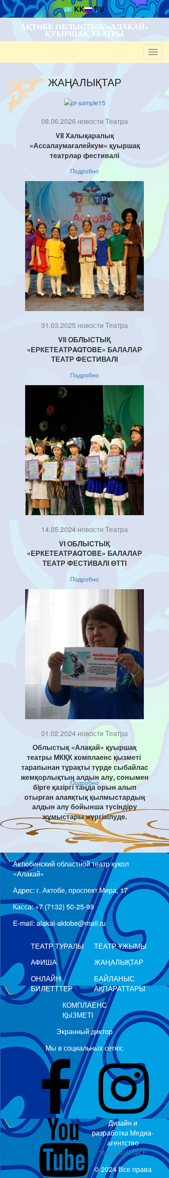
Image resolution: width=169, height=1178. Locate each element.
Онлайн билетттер (52, 983)
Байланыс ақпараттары (119, 983)
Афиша (44, 962)
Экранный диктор (84, 1031)
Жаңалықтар (84, 81)
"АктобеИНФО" (122, 1153)
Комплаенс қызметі (84, 1010)
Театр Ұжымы (120, 946)
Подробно (84, 170)
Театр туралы (57, 946)
